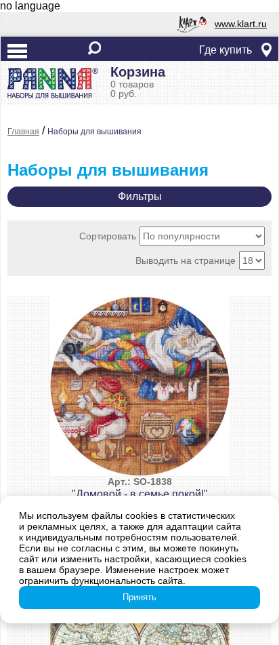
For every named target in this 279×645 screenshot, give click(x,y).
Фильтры (140, 196)
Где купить (225, 50)
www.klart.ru (241, 23)
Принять (139, 597)
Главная (23, 131)
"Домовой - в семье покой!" (140, 488)
